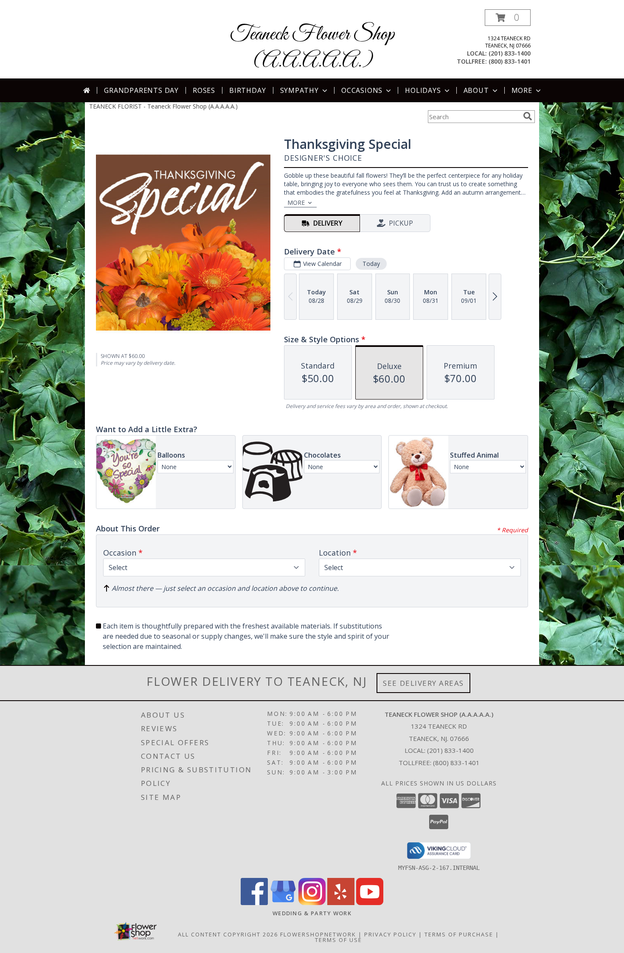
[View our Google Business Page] (283, 903)
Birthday (247, 90)
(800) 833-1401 (510, 61)
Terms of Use (338, 940)
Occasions (361, 90)
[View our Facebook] (254, 903)
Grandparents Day (141, 90)
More (522, 90)
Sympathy (299, 90)
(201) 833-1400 (510, 53)
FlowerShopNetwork (318, 934)
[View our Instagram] (312, 903)
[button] (508, 17)
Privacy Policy (390, 934)
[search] (527, 116)
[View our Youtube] (369, 903)
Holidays (423, 90)
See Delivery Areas (423, 683)
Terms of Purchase (458, 934)
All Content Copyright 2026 (228, 934)
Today (371, 264)
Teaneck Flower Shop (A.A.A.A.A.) (312, 48)
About (476, 90)
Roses (204, 90)
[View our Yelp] (340, 903)
